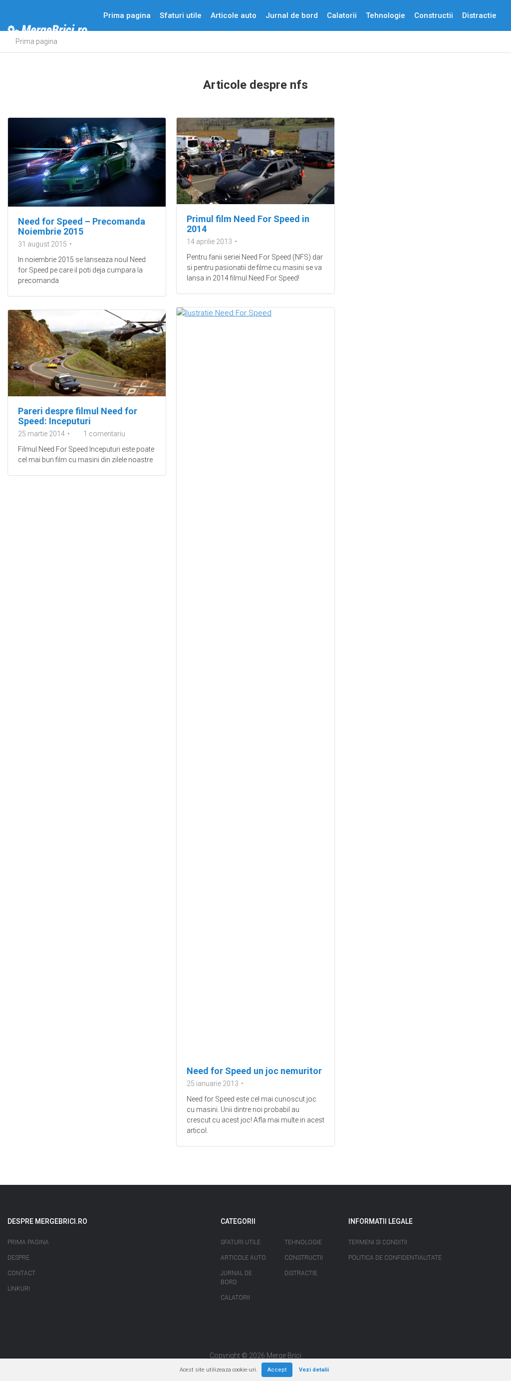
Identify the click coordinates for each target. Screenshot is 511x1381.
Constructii (433, 15)
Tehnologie (385, 15)
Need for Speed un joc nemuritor (254, 1071)
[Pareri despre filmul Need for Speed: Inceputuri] (87, 353)
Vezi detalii (314, 1370)
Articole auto (233, 15)
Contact (152, 46)
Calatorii (342, 15)
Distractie (479, 15)
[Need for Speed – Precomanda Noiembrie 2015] (87, 162)
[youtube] (264, 1337)
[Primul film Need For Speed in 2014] (255, 161)
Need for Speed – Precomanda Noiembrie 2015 (81, 226)
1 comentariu (104, 434)
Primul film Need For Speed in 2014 (248, 224)
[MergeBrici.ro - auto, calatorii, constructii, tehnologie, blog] (47, 30)
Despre (116, 46)
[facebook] (247, 1337)
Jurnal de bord (291, 15)
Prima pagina (127, 15)
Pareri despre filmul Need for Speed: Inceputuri (77, 416)
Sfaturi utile (181, 15)
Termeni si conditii (377, 1242)
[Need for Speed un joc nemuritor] (255, 681)
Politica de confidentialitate (395, 1257)
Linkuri (18, 1288)
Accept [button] (276, 1370)
